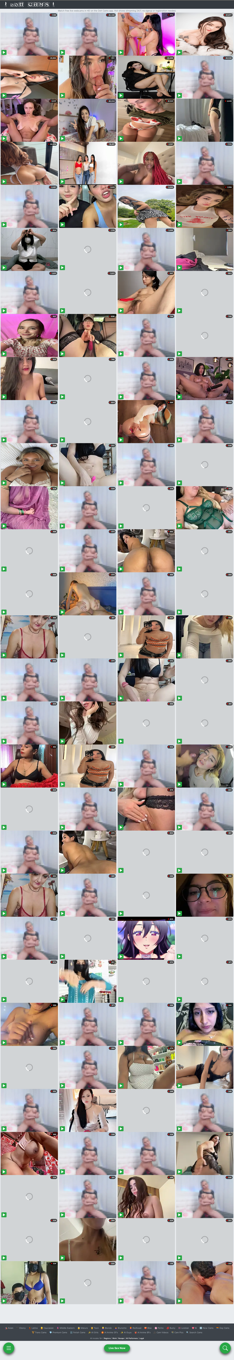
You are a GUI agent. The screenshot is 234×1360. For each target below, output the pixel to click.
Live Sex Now (117, 1348)
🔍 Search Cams (194, 1332)
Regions (107, 1338)
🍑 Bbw (148, 1328)
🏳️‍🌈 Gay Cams (222, 1328)
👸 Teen (95, 1328)
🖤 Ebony (21, 1328)
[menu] (8, 1348)
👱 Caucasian (47, 1328)
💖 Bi (194, 1328)
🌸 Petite (159, 1328)
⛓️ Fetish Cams (77, 1332)
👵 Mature (83, 1328)
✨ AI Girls (93, 1332)
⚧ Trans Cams (39, 1332)
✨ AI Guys (126, 1332)
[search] (225, 1348)
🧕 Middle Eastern (66, 1328)
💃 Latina (33, 1328)
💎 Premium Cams (58, 1332)
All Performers (132, 1338)
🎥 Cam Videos (160, 1332)
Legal (141, 1338)
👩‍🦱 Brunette (121, 1328)
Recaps (121, 1338)
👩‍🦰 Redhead (135, 1328)
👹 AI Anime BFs (142, 1332)
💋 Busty (171, 1328)
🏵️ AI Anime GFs (109, 1332)
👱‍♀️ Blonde (107, 1328)
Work (114, 1338)
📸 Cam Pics (177, 1332)
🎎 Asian (9, 1328)
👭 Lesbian (183, 1328)
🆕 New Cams (206, 1328)
